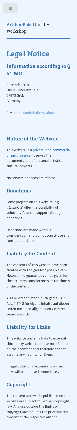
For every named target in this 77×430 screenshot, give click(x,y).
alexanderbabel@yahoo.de (38, 112)
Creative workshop (29, 28)
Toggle (10, 9)
